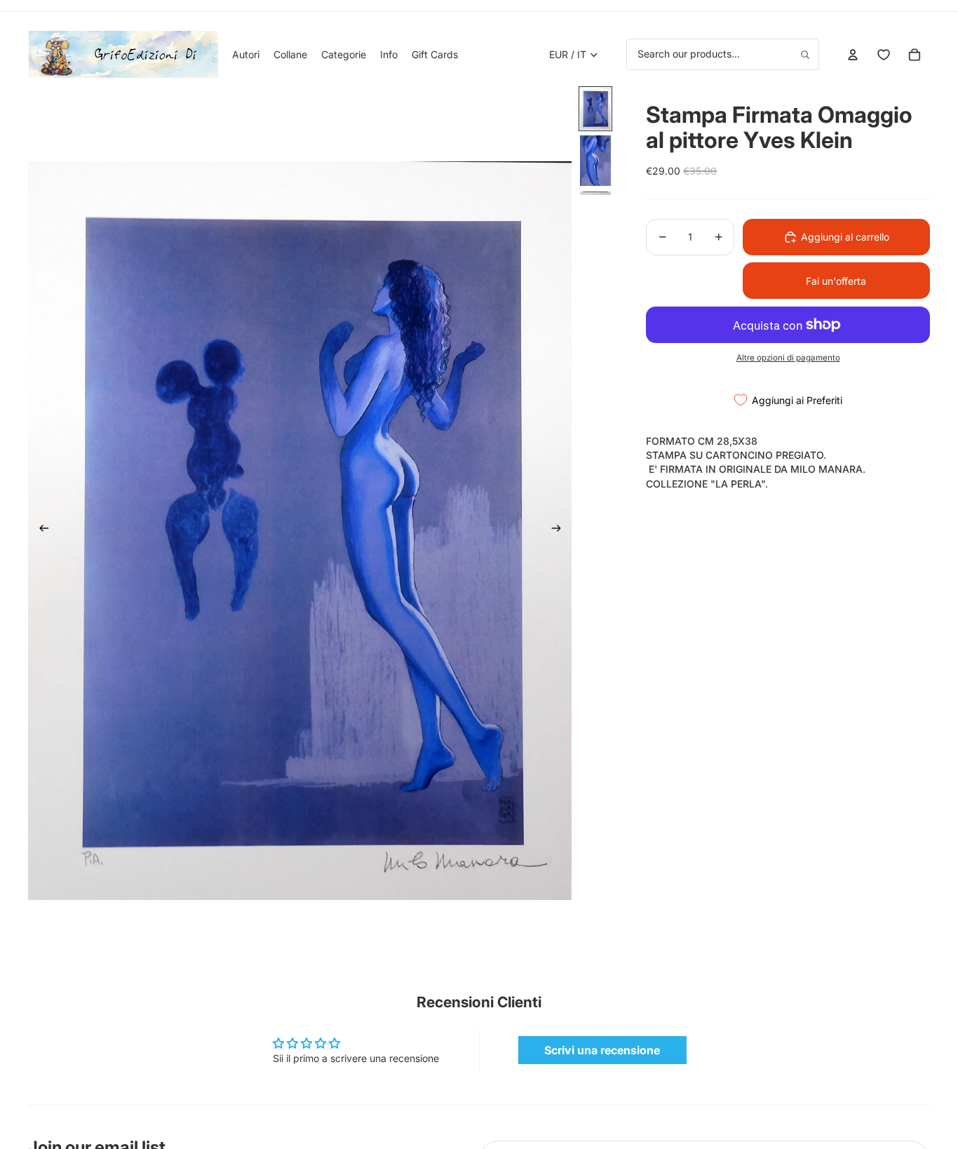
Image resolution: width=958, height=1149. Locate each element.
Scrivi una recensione (602, 1050)
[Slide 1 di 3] (595, 109)
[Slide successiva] (560, 530)
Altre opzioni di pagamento (788, 358)
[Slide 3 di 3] (595, 193)
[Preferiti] (883, 54)
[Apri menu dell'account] (852, 54)
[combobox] (722, 54)
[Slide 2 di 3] (595, 160)
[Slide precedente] (39, 530)
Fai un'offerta (836, 281)
